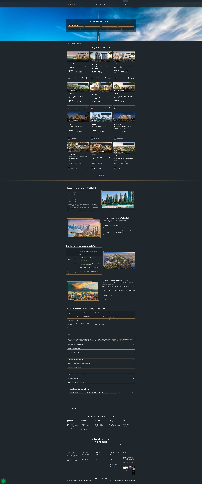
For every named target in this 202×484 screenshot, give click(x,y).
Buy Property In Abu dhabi (72, 421)
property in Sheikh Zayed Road (117, 340)
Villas (110, 457)
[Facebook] (96, 479)
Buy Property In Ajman (71, 422)
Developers (114, 4)
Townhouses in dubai (85, 425)
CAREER (133, 480)
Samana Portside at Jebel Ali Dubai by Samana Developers (78, 127)
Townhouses (111, 461)
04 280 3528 (128, 461)
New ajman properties (113, 422)
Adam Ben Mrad (97, 77)
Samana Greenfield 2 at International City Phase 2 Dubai (78, 157)
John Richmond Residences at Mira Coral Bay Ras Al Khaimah (122, 127)
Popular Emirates (86, 452)
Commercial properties (113, 464)
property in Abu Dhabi (94, 205)
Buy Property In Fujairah (71, 428)
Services (119, 4)
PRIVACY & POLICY (126, 480)
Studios (110, 462)
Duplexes (111, 459)
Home (69, 43)
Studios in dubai (84, 426)
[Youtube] (106, 479)
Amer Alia (118, 108)
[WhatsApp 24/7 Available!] (3, 481)
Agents (122, 4)
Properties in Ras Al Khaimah (87, 461)
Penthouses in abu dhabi (99, 425)
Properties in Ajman (85, 459)
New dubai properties (112, 424)
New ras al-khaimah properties (114, 425)
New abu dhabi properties (113, 421)
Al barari (124, 428)
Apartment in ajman (98, 424)
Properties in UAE (112, 466)
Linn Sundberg (74, 108)
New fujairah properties (113, 428)
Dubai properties (126, 424)
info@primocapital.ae (129, 464)
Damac (124, 422)
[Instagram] (99, 479)
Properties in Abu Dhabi (86, 456)
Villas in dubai (83, 424)
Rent (94, 4)
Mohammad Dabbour (75, 77)
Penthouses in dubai (84, 422)
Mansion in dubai (84, 429)
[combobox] (103, 392)
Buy (91, 4)
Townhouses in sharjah (99, 421)
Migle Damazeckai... (98, 108)
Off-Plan (97, 4)
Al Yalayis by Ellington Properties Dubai (123, 158)
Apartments (111, 454)
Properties (109, 4)
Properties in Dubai (85, 454)
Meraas (124, 425)
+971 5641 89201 (130, 462)
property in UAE (91, 251)
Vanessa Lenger (119, 77)
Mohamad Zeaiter (120, 138)
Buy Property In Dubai (71, 424)
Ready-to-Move (103, 4)
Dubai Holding (98, 461)
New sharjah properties (113, 426)
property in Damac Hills (83, 260)
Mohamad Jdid (74, 138)
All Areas (83, 462)
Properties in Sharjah (86, 457)
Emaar (124, 421)
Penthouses (111, 456)
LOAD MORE (101, 175)
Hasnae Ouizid (96, 138)
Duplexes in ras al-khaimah (100, 422)
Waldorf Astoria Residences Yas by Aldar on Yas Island (77, 97)
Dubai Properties (99, 457)
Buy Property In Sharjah (71, 426)
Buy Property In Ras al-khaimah (72, 425)
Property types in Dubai (114, 452)
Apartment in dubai (84, 421)
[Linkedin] (102, 479)
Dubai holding (125, 426)
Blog (126, 4)
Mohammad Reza (97, 168)
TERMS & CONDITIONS (115, 480)
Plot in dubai (83, 428)
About (129, 4)
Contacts (132, 4)
